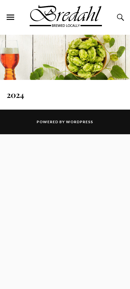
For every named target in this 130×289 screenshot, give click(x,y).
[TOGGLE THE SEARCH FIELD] (119, 17)
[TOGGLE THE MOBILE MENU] (10, 17)
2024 (15, 94)
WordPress (79, 121)
